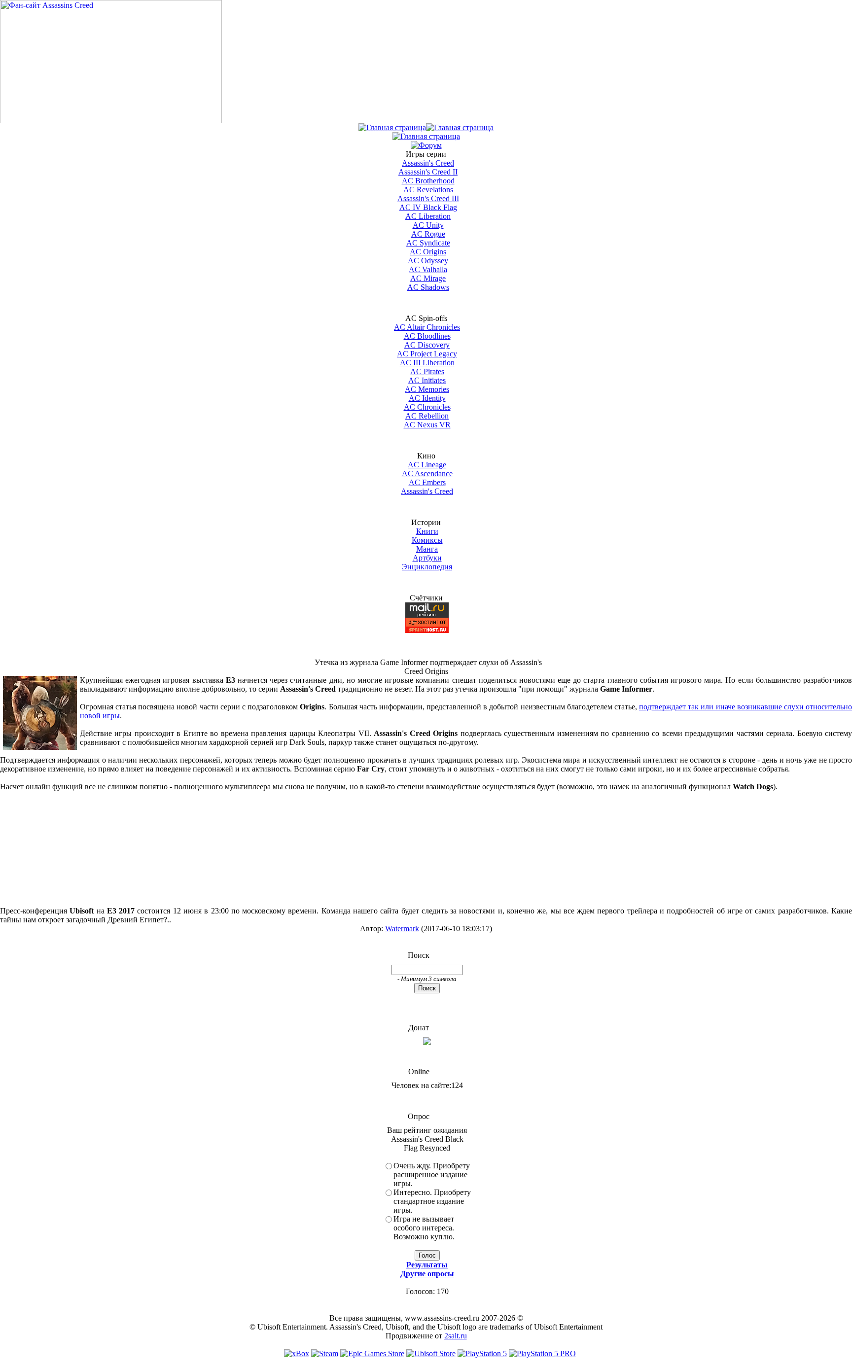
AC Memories (427, 389)
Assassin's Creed (428, 163)
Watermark (402, 928)
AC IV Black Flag (428, 207)
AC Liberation (428, 216)
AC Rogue (428, 234)
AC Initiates (427, 380)
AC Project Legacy (427, 354)
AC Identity (427, 398)
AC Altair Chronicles (427, 327)
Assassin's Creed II (428, 172)
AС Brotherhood (428, 180)
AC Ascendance (427, 473)
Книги (427, 531)
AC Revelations (428, 189)
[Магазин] (460, 127)
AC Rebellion (427, 416)
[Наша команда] (426, 136)
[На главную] (111, 120)
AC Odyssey (428, 260)
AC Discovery (427, 345)
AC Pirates (427, 371)
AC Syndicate (428, 243)
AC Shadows (428, 287)
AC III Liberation (427, 362)
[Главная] (392, 127)
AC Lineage (427, 464)
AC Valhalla (428, 269)
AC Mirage (428, 278)
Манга (427, 549)
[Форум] (426, 145)
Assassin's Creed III (428, 198)
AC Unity (428, 225)
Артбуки (427, 558)
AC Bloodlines (427, 336)
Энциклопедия (427, 566)
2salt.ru (455, 1336)
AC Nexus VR (427, 425)
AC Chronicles (427, 407)
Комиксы (427, 540)
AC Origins (428, 251)
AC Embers (427, 482)
